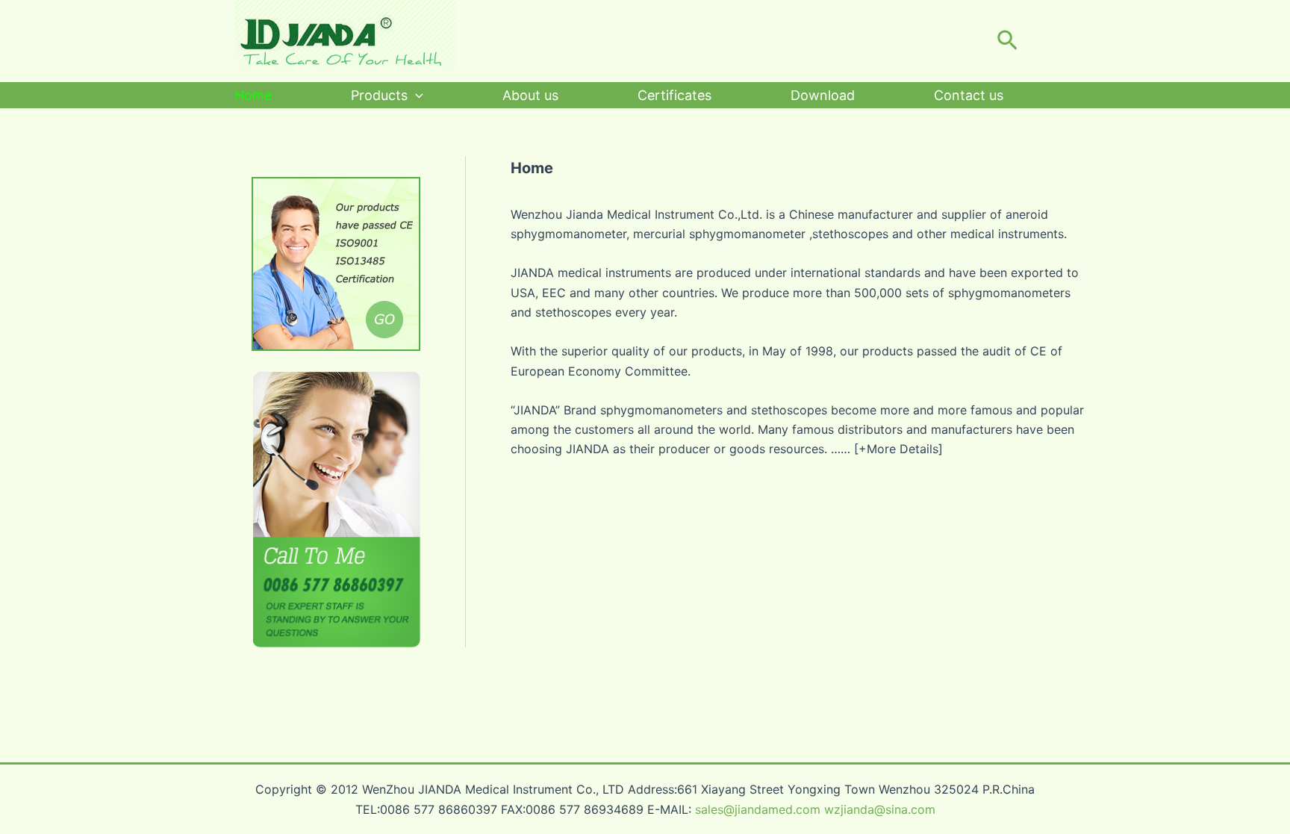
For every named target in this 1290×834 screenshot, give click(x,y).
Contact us (968, 95)
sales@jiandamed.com (757, 809)
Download (823, 95)
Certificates (674, 95)
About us (530, 95)
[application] (415, 95)
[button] (1007, 41)
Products (379, 95)
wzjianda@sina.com (879, 809)
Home (253, 95)
